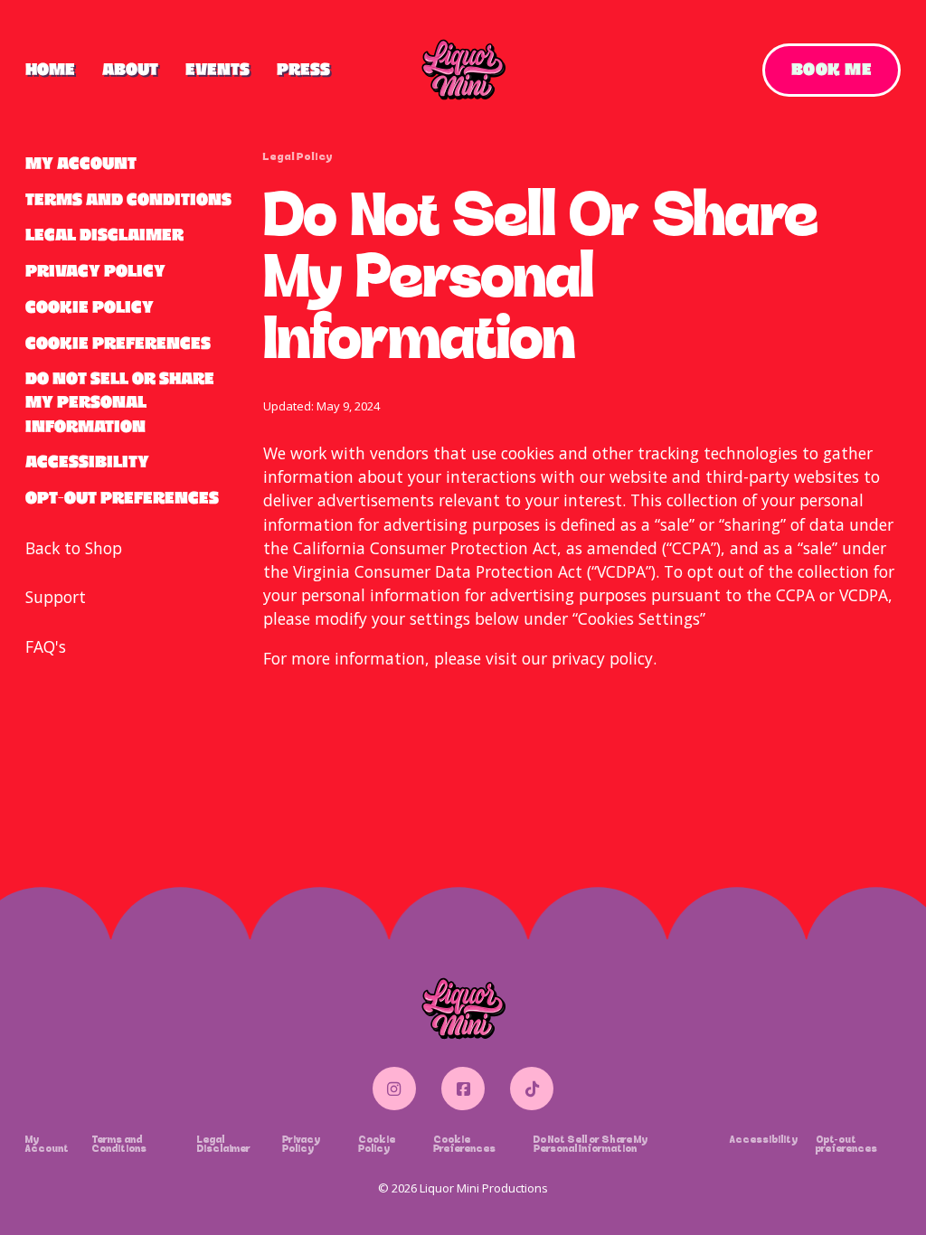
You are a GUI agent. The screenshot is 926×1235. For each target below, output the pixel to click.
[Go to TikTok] (532, 1088)
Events (217, 69)
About (130, 69)
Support (55, 597)
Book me (832, 69)
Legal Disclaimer (104, 234)
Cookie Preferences (118, 343)
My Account (81, 163)
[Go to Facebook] (463, 1088)
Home (50, 69)
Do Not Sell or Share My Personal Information (119, 402)
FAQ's (45, 646)
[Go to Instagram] (394, 1088)
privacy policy (602, 658)
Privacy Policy (95, 270)
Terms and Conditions (128, 199)
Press (303, 69)
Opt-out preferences (122, 497)
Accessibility (87, 461)
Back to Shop (73, 548)
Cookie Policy (89, 307)
